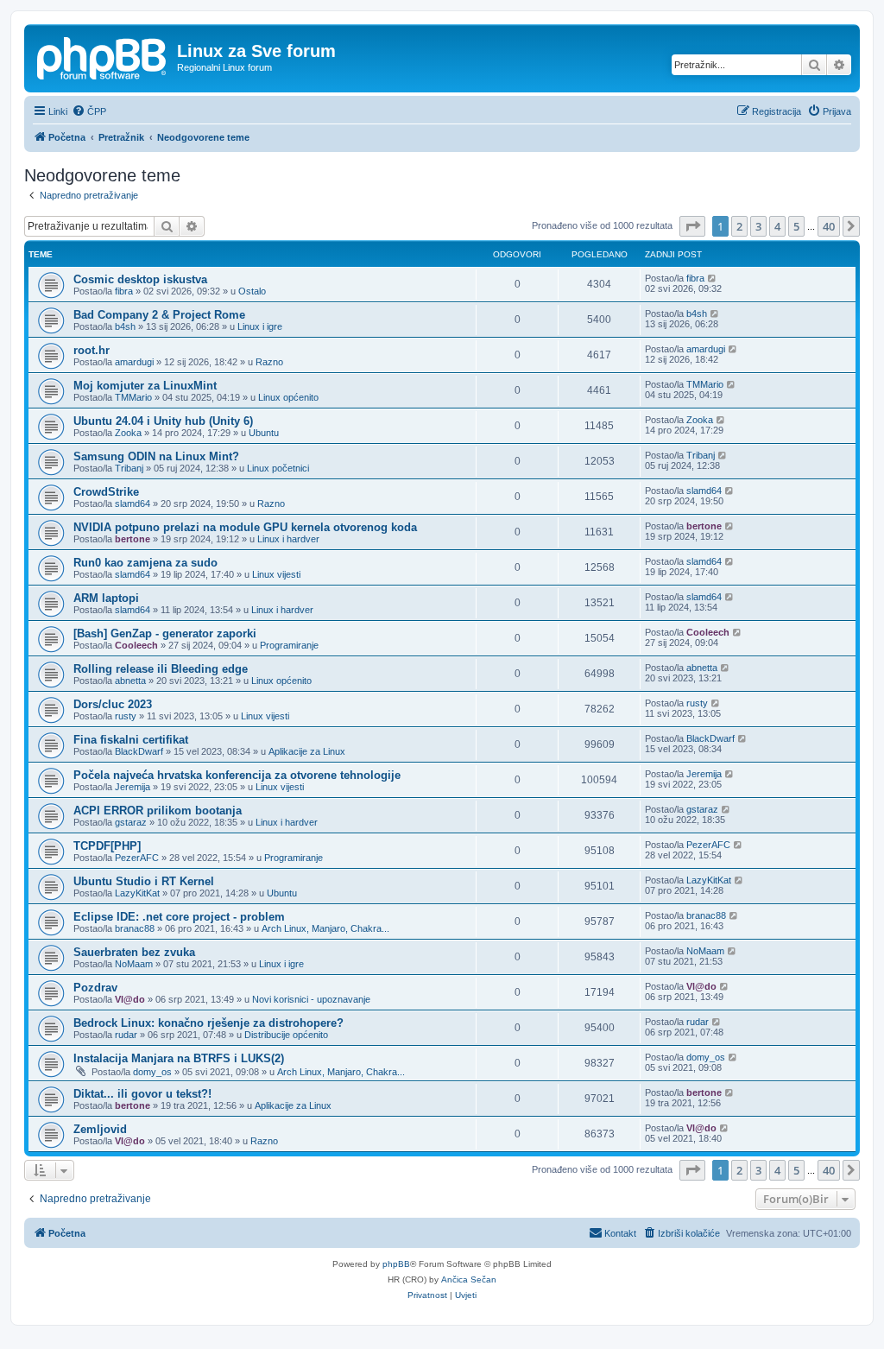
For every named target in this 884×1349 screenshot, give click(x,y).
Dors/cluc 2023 (112, 704)
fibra (124, 291)
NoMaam (134, 964)
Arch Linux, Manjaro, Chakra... (325, 928)
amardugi (134, 362)
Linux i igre (259, 326)
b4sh (125, 326)
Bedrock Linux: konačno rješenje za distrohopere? (208, 1022)
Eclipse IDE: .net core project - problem (179, 916)
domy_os (152, 1072)
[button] (692, 226)
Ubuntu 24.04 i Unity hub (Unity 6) (163, 421)
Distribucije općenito (286, 1034)
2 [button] (739, 226)
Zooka (128, 433)
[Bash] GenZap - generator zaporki (164, 633)
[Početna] (102, 56)
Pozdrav (95, 987)
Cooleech (136, 645)
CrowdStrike (106, 491)
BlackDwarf (139, 751)
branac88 (135, 928)
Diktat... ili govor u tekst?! (142, 1093)
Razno (269, 362)
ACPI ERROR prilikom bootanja (157, 810)
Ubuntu (264, 433)
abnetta (130, 680)
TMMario (133, 397)
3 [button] (758, 226)
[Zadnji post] (712, 278)
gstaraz (131, 822)
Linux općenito (288, 397)
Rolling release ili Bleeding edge (160, 668)
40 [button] (829, 226)
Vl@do (130, 999)
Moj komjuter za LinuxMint (145, 385)
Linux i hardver (288, 539)
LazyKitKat (137, 893)
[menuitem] (89, 111)
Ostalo (252, 291)
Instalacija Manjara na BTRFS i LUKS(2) (178, 1058)
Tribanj (129, 468)
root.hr (91, 350)
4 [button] (777, 226)
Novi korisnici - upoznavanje (311, 999)
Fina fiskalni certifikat (130, 739)
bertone (132, 539)
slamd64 (132, 503)
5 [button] (796, 226)
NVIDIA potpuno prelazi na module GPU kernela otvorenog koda (245, 527)
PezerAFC (137, 857)
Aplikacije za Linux (306, 751)
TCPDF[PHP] (107, 845)
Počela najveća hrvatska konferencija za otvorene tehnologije (237, 775)
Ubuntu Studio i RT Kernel (143, 881)
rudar (126, 1034)
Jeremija (132, 787)
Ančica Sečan (468, 1279)
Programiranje (289, 645)
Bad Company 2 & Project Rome (159, 314)
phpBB (396, 1264)
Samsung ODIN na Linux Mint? (156, 456)
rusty (125, 716)
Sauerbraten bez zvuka (134, 952)
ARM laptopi (106, 598)
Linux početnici (278, 468)
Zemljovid (100, 1129)
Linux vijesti (276, 574)
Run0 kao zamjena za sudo (145, 562)
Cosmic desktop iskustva (140, 279)
